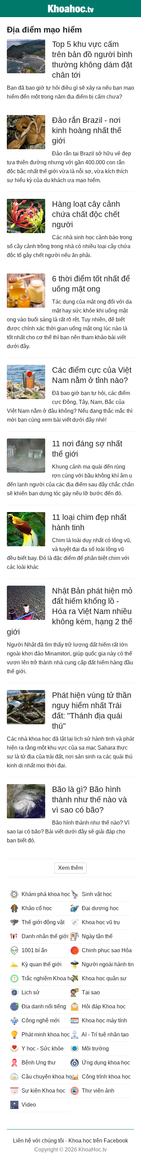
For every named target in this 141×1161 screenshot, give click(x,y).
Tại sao (90, 992)
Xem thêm (70, 868)
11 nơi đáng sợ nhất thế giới (87, 448)
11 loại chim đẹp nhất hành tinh (89, 522)
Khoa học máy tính (103, 1020)
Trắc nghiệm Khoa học (45, 978)
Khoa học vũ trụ (100, 922)
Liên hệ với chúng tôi (38, 1141)
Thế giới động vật (42, 922)
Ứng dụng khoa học (105, 1063)
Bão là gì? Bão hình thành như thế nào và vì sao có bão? (89, 799)
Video (28, 1105)
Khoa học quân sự (103, 978)
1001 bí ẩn (33, 950)
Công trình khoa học (105, 1077)
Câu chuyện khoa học (45, 1077)
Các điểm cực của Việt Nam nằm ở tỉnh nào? (91, 375)
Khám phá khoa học (45, 894)
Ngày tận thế (96, 936)
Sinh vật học (96, 894)
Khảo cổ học (36, 908)
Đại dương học (99, 908)
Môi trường (94, 1048)
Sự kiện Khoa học (42, 1091)
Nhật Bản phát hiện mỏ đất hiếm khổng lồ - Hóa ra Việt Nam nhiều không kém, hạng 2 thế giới (69, 611)
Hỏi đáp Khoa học (103, 1006)
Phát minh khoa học (45, 1034)
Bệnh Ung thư (38, 1063)
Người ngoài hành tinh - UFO (105, 964)
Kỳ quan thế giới (41, 964)
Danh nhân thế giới (44, 936)
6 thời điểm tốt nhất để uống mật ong (91, 283)
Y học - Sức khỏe (42, 1048)
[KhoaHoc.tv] (70, 8)
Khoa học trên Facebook (98, 1141)
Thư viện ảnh (97, 1091)
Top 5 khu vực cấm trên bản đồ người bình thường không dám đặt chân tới (92, 59)
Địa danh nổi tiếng (43, 1006)
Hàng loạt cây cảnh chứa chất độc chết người (86, 214)
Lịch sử (30, 992)
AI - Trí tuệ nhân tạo (104, 1034)
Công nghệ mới (40, 1020)
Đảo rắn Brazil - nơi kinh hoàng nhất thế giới (86, 130)
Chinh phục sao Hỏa (105, 950)
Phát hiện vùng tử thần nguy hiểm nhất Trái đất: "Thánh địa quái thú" (91, 710)
